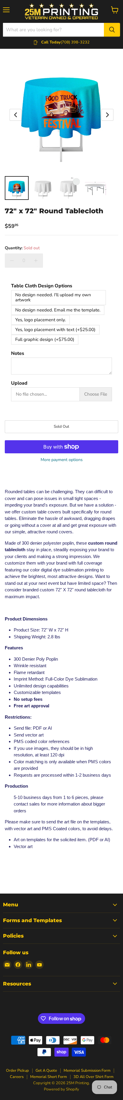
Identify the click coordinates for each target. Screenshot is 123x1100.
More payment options (62, 459)
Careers (17, 1076)
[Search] (112, 30)
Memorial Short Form (48, 1076)
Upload (19, 383)
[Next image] (107, 115)
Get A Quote (46, 1070)
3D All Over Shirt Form (93, 1076)
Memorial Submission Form (87, 1070)
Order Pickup (17, 1070)
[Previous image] (15, 115)
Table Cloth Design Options (41, 286)
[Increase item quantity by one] (36, 260)
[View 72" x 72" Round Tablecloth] (17, 188)
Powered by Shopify (61, 1089)
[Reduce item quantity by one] (12, 260)
